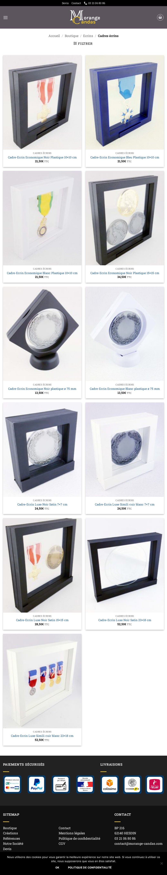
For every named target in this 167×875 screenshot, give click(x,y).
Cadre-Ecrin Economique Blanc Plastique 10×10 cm (42, 273)
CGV (62, 843)
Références (11, 838)
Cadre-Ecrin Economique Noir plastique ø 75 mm (42, 389)
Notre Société (13, 843)
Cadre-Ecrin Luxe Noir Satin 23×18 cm (124, 620)
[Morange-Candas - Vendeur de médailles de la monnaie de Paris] (85, 17)
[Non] (161, 864)
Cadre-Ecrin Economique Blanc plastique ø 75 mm (125, 389)
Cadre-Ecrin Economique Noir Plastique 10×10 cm (42, 157)
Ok (57, 867)
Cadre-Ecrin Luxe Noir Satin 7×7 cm (42, 504)
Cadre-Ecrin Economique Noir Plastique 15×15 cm (124, 273)
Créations (10, 833)
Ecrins (88, 36)
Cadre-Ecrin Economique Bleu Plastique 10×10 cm (124, 157)
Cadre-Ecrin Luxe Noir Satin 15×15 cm (42, 620)
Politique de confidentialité (79, 838)
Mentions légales (72, 833)
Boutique (71, 36)
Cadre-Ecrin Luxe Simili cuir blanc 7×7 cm (125, 504)
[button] (5, 17)
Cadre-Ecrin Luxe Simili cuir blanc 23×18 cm (42, 736)
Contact (76, 3)
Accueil (54, 36)
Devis (65, 3)
